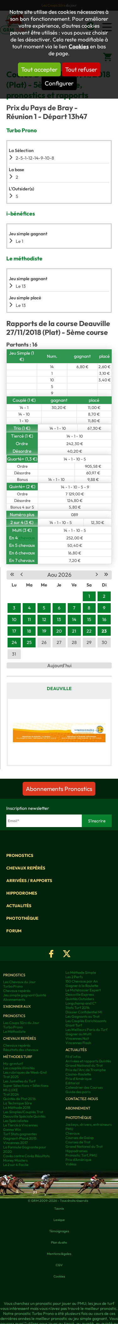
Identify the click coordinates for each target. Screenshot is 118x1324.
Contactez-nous (81, 1099)
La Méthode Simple (80, 972)
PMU (69, 1129)
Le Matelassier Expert (83, 990)
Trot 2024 (11, 1094)
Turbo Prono (13, 986)
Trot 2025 (11, 1077)
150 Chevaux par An (81, 981)
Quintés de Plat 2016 (19, 1099)
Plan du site (59, 1242)
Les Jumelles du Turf (19, 1081)
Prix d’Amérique (78, 1160)
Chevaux (72, 1133)
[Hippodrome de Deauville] (59, 732)
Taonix (59, 1208)
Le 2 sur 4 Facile (15, 1165)
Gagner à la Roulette (81, 985)
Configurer (59, 83)
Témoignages (59, 1231)
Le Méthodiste (14, 1031)
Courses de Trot (77, 1142)
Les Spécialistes (15, 1121)
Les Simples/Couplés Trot (23, 1112)
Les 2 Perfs (74, 977)
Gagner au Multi (78, 1034)
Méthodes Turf (17, 1056)
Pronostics (19, 855)
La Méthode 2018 (16, 1107)
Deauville (59, 688)
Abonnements (14, 999)
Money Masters (15, 1160)
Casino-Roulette (78, 1074)
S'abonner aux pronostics (17, 1011)
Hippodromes (21, 893)
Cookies (79, 46)
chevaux (27, 538)
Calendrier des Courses (84, 1087)
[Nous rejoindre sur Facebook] (51, 953)
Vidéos (70, 1164)
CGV (59, 1265)
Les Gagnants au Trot (82, 1016)
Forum (13, 930)
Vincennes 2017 (15, 1143)
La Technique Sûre (17, 1103)
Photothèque (22, 918)
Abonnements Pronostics (59, 789)
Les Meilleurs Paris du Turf (86, 1029)
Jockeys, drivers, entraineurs (88, 1124)
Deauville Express (79, 994)
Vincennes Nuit (77, 1038)
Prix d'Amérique (78, 1078)
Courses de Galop (79, 1138)
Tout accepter (39, 69)
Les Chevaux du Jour (19, 982)
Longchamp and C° (80, 1003)
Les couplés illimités (19, 1068)
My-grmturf (13, 1063)
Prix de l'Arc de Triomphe (85, 1070)
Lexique (59, 1220)
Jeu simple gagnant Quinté (24, 995)
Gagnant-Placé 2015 (20, 1138)
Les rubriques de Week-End (25, 1072)
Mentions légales (59, 1253)
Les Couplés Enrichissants (85, 1021)
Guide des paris (78, 1092)
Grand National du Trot (84, 1065)
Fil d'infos (73, 1056)
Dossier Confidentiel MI (83, 1012)
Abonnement (77, 1108)
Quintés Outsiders (79, 999)
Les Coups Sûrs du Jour (21, 1023)
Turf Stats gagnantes (20, 1134)
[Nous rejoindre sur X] (66, 953)
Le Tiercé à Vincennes (20, 1125)
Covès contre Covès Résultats (26, 1156)
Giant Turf (73, 1025)
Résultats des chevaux (20, 1050)
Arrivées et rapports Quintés (88, 1061)
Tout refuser (81, 69)
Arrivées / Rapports (29, 880)
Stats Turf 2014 (77, 1007)
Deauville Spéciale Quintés (24, 1116)
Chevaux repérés (25, 867)
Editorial (72, 1083)
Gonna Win (12, 1129)
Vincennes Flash (78, 1043)
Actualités (18, 905)
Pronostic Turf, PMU (81, 1155)
